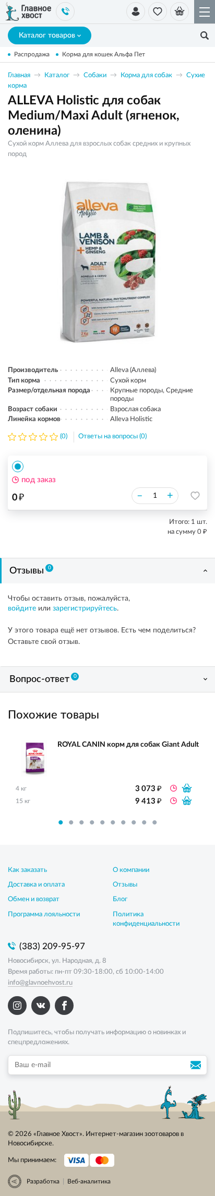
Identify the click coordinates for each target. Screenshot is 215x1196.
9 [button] (144, 822)
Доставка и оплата (36, 884)
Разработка (43, 1181)
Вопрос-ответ (43, 679)
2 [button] (71, 822)
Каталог (56, 75)
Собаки (94, 75)
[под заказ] (187, 788)
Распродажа (32, 54)
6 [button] (113, 822)
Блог (120, 899)
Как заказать (27, 870)
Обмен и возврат (33, 899)
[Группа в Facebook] (64, 1005)
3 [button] (81, 822)
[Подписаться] (197, 1065)
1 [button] (60, 822)
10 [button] (154, 822)
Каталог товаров (47, 35)
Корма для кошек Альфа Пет (103, 54)
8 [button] (133, 822)
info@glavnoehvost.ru (40, 982)
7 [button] (123, 822)
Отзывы (30, 570)
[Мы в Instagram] (17, 1005)
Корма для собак (146, 75)
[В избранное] (195, 495)
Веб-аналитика (89, 1181)
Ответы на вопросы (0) (112, 436)
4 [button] (92, 822)
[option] (107, 262)
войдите (22, 608)
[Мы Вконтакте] (40, 1005)
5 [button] (102, 822)
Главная (19, 75)
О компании (131, 870)
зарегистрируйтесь (85, 608)
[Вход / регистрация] (135, 11)
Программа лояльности (44, 914)
